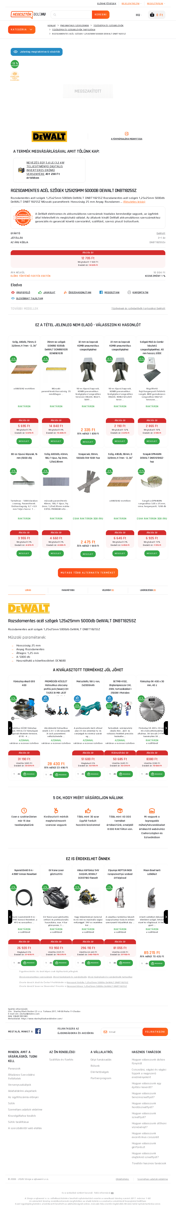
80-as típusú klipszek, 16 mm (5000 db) (24, 456)
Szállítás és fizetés (61, 1059)
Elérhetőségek (106, 3)
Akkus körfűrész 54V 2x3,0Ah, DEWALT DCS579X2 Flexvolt (88, 874)
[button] (29, 774)
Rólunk (95, 1065)
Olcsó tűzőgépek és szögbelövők (70, 977)
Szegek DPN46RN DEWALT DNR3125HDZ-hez (152, 458)
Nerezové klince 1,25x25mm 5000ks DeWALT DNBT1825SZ (97, 986)
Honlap (52, 25)
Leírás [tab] (28, 590)
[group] (24, 728)
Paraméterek (68, 590)
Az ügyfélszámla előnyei (23, 1097)
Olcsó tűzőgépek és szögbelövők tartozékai (110, 977)
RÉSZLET (24, 441)
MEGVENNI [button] (31, 774)
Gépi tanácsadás (101, 1059)
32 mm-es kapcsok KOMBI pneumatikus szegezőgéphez (88, 345)
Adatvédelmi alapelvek (22, 1091)
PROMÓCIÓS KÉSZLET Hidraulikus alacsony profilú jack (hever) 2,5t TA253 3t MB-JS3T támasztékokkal (56, 686)
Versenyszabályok (19, 1084)
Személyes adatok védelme (25, 1109)
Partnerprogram (101, 1078)
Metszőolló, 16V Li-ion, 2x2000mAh (88, 683)
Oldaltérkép (122, 1179)
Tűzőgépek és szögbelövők (109, 25)
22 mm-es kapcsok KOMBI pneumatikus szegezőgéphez (120, 345)
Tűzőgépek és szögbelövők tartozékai (73, 29)
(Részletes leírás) (134, 201)
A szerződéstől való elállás (25, 1128)
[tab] (108, 590)
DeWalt (161, 233)
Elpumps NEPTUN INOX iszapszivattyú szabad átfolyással (120, 874)
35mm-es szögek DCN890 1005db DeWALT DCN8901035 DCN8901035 (56, 346)
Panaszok (14, 1068)
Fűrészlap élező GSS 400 (24, 683)
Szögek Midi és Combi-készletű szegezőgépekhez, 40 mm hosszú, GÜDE (152, 346)
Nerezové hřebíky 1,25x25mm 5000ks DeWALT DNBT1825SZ (97, 982)
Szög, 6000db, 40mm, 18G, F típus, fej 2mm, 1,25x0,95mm (56, 458)
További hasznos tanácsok (149, 1163)
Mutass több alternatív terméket (88, 573)
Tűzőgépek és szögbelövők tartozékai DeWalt (138, 308)
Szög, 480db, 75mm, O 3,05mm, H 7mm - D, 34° (24, 344)
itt (112, 1193)
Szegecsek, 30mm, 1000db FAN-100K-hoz (88, 456)
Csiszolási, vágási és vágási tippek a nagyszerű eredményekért (149, 1073)
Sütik (11, 1103)
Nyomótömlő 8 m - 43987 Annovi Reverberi (24, 872)
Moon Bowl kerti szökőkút (152, 872)
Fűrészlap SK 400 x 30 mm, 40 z (152, 683)
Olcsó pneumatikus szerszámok (35, 977)
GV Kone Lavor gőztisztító (56, 872)
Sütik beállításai (18, 1122)
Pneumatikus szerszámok (74, 25)
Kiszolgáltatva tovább (22, 1115)
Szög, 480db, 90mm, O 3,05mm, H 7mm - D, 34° (120, 456)
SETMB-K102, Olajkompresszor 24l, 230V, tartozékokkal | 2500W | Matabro (120, 686)
